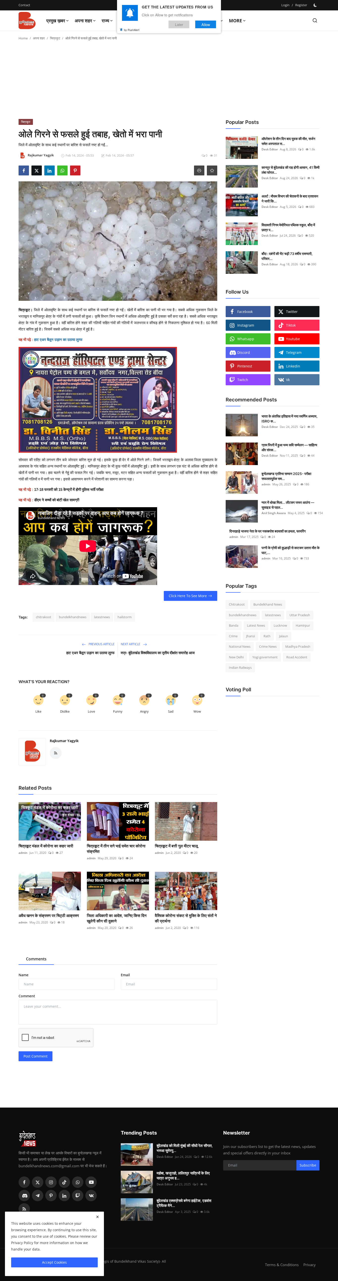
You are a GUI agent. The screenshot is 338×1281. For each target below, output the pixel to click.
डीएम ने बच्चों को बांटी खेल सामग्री (56, 500)
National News (239, 646)
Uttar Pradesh (300, 615)
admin (23, 853)
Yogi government (265, 657)
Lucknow (280, 625)
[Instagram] (51, 1182)
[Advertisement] (169, 81)
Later (179, 24)
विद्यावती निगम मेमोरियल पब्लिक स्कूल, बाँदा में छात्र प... (288, 227)
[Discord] (24, 1195)
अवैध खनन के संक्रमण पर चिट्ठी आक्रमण (49, 915)
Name (23, 975)
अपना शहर (39, 38)
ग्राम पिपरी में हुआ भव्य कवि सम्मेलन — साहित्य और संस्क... (289, 447)
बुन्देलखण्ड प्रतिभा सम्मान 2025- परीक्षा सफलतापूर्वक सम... (286, 476)
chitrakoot (43, 617)
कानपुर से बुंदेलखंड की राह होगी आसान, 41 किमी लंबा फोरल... (290, 169)
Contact (24, 5)
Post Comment (36, 1056)
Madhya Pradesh (297, 646)
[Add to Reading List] (212, 170)
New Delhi (236, 657)
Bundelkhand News (267, 604)
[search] (314, 20)
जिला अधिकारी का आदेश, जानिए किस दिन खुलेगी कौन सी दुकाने (116, 918)
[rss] (24, 1209)
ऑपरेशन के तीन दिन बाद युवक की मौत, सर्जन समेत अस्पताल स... (288, 141)
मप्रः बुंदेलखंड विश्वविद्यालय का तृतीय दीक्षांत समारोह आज (158, 652)
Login (285, 5)
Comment (27, 996)
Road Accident (296, 657)
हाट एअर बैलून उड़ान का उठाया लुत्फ (90, 652)
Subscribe (308, 1165)
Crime (233, 636)
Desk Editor (270, 149)
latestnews (102, 617)
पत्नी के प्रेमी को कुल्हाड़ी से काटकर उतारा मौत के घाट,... (290, 550)
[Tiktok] (64, 1182)
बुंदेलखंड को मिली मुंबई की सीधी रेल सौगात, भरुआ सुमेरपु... (185, 1148)
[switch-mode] (315, 5)
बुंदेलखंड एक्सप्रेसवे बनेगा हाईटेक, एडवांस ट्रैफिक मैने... (184, 1203)
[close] (97, 1217)
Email (125, 975)
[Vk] (91, 1195)
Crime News (268, 646)
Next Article (131, 644)
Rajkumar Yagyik (64, 740)
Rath (267, 636)
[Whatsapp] (77, 1182)
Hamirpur (303, 625)
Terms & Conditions (282, 1264)
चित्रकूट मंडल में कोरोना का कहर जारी (46, 845)
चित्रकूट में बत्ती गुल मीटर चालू (176, 845)
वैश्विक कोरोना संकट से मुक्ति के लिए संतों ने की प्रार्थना (186, 918)
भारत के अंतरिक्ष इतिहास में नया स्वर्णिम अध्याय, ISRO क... (289, 418)
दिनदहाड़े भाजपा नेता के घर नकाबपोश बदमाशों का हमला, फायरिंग (267, 531)
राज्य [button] (105, 21)
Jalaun (283, 636)
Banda (233, 625)
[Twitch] (77, 1195)
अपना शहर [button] (83, 21)
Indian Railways (240, 667)
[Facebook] (24, 1182)
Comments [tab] (36, 959)
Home (23, 38)
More (235, 21)
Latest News (256, 625)
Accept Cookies (54, 1262)
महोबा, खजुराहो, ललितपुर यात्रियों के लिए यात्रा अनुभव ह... (183, 1175)
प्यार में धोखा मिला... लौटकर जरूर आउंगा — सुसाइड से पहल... (288, 504)
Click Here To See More (188, 595)
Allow (205, 24)
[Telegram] (37, 1195)
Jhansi (250, 636)
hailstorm (125, 617)
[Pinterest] (51, 1195)
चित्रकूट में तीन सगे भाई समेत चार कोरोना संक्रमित (116, 848)
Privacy (309, 1264)
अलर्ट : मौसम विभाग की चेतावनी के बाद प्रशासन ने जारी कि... (290, 198)
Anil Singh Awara (274, 513)
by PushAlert (131, 30)
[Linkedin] (64, 1195)
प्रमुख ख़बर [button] (55, 21)
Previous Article (101, 644)
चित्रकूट (55, 38)
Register (301, 5)
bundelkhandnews (72, 617)
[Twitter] (37, 1182)
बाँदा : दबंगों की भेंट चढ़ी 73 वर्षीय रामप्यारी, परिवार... (287, 256)
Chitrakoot (237, 604)
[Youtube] (91, 1182)
